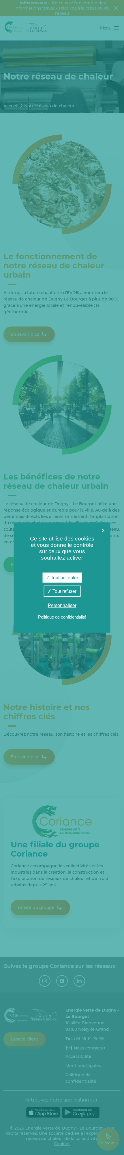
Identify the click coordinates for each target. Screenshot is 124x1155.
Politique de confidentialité (62, 616)
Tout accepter (64, 577)
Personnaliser (62, 605)
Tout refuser (63, 591)
